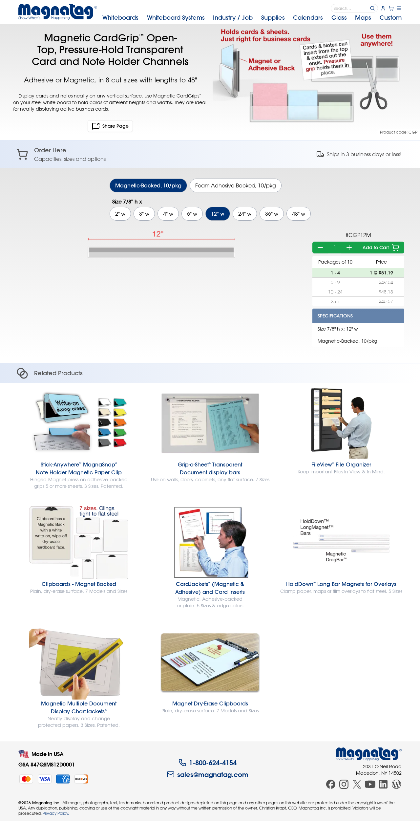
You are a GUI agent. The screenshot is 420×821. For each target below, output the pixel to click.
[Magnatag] (369, 754)
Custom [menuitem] (391, 17)
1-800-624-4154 (213, 762)
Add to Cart (376, 247)
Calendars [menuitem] (308, 17)
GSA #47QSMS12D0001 (46, 764)
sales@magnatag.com (212, 774)
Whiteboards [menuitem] (120, 17)
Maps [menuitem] (363, 17)
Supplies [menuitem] (273, 17)
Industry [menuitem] (233, 17)
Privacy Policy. (56, 813)
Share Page (115, 126)
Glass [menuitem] (339, 17)
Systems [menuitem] (176, 17)
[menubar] (252, 18)
